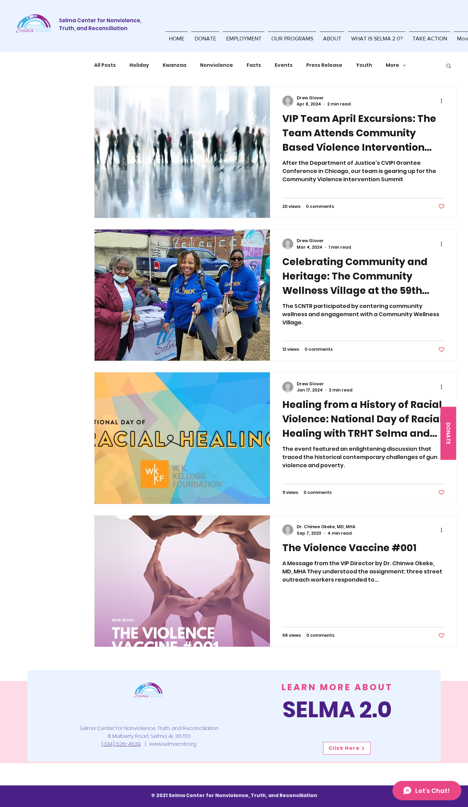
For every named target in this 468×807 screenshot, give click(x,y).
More (392, 65)
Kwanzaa (174, 65)
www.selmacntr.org (172, 743)
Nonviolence (216, 65)
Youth (364, 65)
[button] (292, 35)
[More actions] (444, 101)
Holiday (139, 65)
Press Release (324, 65)
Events (284, 65)
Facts (254, 65)
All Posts (105, 65)
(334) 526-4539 (121, 743)
